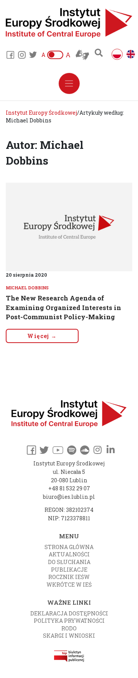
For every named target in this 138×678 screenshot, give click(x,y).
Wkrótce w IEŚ (69, 584)
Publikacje (69, 569)
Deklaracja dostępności (69, 613)
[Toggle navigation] (69, 83)
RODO (69, 628)
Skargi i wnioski (69, 635)
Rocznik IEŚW (69, 577)
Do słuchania (69, 562)
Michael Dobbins (27, 287)
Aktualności (69, 554)
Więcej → (42, 336)
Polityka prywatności (69, 620)
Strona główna (69, 547)
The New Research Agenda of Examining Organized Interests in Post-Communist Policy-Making (63, 307)
